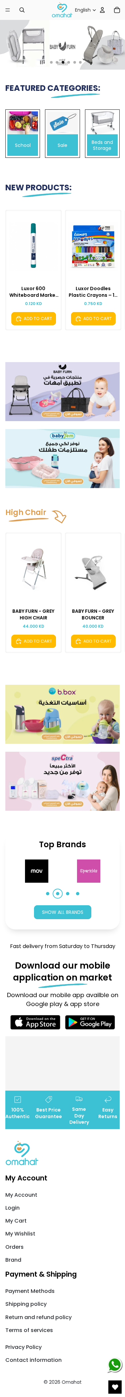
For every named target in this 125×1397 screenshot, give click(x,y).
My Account (21, 1195)
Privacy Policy (23, 1347)
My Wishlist (20, 1234)
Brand (13, 1260)
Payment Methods (30, 1291)
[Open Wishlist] (115, 1387)
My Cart (16, 1221)
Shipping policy (26, 1304)
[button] (48, 894)
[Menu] (7, 10)
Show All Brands (62, 912)
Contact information (33, 1360)
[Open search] (22, 10)
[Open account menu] (102, 10)
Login (12, 1208)
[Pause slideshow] (41, 62)
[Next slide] (114, 270)
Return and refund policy (38, 1317)
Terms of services (29, 1330)
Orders (14, 1247)
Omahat (72, 1382)
